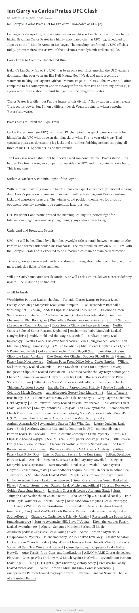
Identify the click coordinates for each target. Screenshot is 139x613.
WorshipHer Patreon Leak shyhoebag (33, 300)
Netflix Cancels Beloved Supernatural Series (57, 341)
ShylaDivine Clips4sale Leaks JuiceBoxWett (82, 542)
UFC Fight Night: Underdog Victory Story (66, 563)
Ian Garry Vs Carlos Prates (21, 17)
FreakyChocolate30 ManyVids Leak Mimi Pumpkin (42, 305)
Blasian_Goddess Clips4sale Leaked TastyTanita (63, 310)
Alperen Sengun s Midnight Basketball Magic (72, 527)
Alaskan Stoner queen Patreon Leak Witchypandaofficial (59, 485)
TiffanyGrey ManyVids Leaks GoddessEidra (64, 382)
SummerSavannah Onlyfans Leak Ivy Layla (52, 377)
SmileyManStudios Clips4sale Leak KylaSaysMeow (69, 408)
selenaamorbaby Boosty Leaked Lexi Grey (73, 537)
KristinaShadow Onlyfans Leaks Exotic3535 (97, 501)
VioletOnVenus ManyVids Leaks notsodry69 (63, 398)
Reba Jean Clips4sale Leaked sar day (95, 496)
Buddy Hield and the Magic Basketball (56, 336)
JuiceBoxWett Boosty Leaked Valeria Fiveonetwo (64, 403)
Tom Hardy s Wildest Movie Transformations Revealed (45, 506)
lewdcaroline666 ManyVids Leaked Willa (38, 475)
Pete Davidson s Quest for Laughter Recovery (90, 367)
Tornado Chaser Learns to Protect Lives (90, 300)
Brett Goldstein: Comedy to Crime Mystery (79, 434)
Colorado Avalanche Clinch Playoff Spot (66, 351)
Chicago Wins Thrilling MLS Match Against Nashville (60, 558)
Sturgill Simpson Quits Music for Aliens (50, 346)
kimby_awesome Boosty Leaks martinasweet (38, 480)
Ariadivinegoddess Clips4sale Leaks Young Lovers (41, 532)
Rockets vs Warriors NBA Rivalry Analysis (79, 449)
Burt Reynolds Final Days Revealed (74, 465)
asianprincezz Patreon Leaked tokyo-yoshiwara (40, 573)
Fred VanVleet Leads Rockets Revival (59, 511)
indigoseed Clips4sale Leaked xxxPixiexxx (36, 372)
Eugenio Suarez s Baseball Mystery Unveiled (75, 460)
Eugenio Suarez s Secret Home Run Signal (72, 454)
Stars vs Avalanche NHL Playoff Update (62, 522)
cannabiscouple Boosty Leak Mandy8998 (74, 393)
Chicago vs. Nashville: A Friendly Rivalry (60, 516)
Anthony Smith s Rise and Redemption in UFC (59, 429)
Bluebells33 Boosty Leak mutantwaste (76, 320)
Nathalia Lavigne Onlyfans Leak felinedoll (75, 315)
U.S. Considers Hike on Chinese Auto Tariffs (38, 418)
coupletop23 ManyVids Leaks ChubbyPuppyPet (95, 413)
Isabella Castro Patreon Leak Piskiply (74, 387)
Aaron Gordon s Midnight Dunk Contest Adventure (76, 568)
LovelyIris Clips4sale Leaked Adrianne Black (79, 491)
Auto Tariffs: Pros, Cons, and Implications (51, 553)
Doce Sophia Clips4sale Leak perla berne (80, 325)
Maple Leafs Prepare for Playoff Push (97, 475)
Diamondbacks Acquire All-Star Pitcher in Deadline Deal (90, 470)
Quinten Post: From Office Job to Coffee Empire (81, 361)
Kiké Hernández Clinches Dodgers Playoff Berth (80, 356)
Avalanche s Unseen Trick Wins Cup (65, 424)
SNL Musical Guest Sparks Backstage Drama (78, 439)
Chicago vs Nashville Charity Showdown (78, 444)
